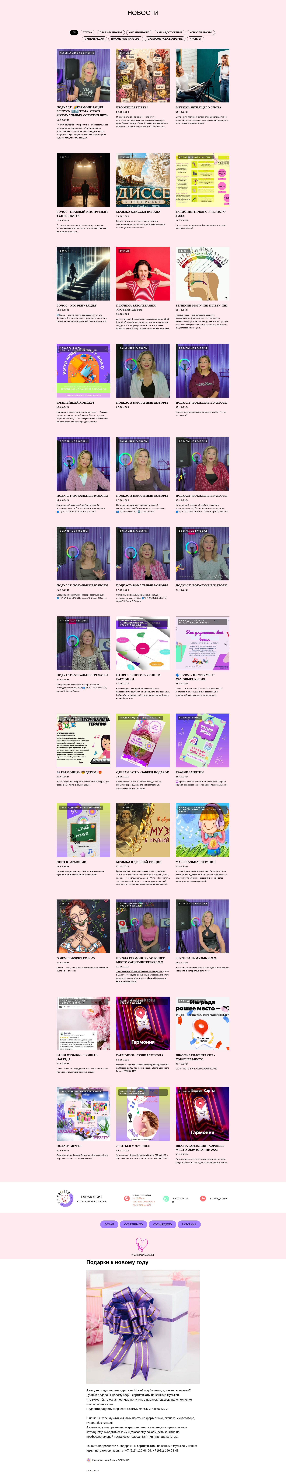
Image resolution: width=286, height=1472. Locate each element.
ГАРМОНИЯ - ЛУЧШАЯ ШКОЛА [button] (139, 1055)
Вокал (109, 1224)
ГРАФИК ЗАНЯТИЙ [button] (190, 772)
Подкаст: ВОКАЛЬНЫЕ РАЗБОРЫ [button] (201, 402)
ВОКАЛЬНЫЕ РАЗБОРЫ (125, 38)
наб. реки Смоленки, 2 (144, 1201)
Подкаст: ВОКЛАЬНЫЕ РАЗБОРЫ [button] (142, 402)
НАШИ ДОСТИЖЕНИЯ (169, 32)
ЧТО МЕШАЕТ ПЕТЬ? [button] (132, 107)
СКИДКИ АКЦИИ (94, 38)
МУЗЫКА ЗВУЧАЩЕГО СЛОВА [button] (198, 107)
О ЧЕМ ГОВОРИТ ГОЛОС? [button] (76, 958)
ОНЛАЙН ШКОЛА (139, 32)
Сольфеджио (162, 1224)
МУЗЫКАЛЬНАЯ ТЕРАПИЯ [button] (195, 861)
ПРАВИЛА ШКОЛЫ (111, 32)
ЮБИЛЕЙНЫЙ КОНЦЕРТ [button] (75, 402)
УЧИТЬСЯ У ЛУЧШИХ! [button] (133, 1145)
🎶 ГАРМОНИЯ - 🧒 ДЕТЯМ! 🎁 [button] (79, 772)
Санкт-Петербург (143, 1195)
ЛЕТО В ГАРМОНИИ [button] (71, 862)
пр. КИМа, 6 (138, 1198)
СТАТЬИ (88, 32)
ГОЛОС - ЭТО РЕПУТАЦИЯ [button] (76, 305)
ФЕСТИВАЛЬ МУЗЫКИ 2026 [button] (196, 958)
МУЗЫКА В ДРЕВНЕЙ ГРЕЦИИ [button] (139, 861)
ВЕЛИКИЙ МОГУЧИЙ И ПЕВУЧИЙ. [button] (202, 305)
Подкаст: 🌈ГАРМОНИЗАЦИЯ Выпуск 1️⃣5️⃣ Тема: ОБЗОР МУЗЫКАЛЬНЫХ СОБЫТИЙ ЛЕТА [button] (82, 111)
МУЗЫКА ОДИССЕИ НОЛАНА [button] (138, 211)
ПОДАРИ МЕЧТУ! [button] (70, 1145)
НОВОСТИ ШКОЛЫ (201, 32)
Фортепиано (133, 1224)
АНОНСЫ (195, 38)
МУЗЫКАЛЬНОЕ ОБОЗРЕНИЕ (165, 38)
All (74, 32)
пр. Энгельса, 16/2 (142, 1205)
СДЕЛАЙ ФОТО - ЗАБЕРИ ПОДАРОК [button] (142, 772)
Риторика (189, 1224)
